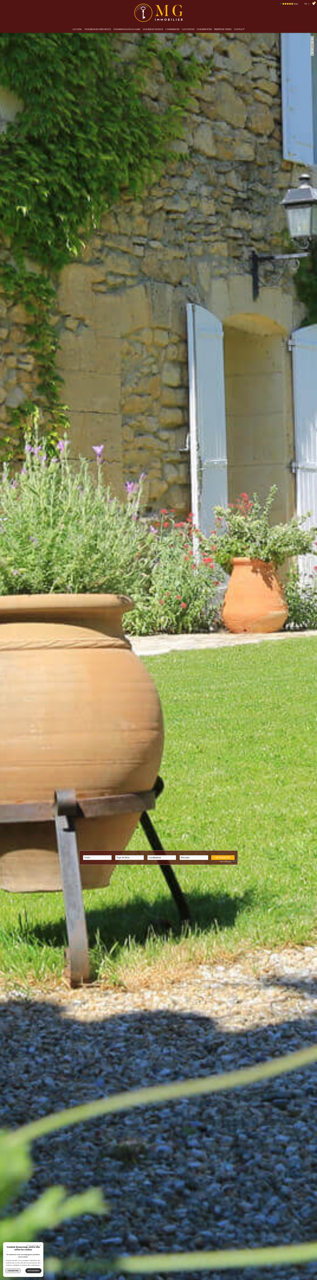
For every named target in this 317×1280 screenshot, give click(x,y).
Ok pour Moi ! (33, 1270)
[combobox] (97, 857)
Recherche (223, 857)
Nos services (204, 29)
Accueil (77, 29)
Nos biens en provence (97, 29)
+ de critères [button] (226, 861)
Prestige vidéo (223, 29)
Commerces (172, 29)
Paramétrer (13, 1270)
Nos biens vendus (153, 29)
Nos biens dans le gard (126, 29)
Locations (188, 29)
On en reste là (32, 1245)
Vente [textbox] (87, 857)
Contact (239, 29)
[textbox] (130, 857)
